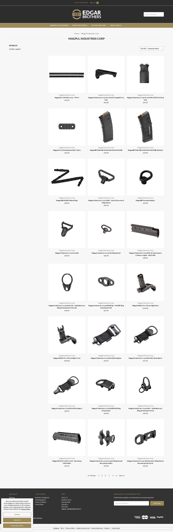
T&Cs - (63, 528)
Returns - (108, 528)
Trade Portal (116, 528)
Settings (17, 514)
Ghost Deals (115, 25)
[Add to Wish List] (82, 65)
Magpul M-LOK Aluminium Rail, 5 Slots (67, 150)
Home (76, 34)
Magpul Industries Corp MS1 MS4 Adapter (106, 358)
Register (84, 3)
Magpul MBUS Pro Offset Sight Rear (145, 306)
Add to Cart (106, 140)
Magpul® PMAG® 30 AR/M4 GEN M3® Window (145, 150)
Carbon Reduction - (98, 528)
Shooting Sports (80, 25)
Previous (93, 476)
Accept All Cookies (17, 526)
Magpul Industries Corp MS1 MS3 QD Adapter (145, 358)
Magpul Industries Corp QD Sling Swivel (106, 253)
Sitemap (12, 497)
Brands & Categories (59, 25)
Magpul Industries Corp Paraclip (67, 253)
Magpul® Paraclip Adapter (145, 200)
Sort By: (144, 48)
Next (121, 476)
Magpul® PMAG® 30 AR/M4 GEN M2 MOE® (106, 150)
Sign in (77, 3)
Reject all (17, 520)
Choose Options (67, 87)
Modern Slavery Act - (83, 528)
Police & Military (98, 25)
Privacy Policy (25, 509)
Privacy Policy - (71, 528)
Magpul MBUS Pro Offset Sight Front (67, 358)
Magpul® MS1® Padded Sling (67, 200)
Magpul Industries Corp (90, 34)
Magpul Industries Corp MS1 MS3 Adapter (67, 408)
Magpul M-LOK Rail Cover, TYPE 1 (67, 98)
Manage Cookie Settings (34, 518)
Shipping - (56, 528)
